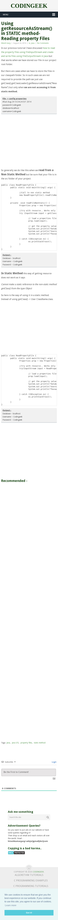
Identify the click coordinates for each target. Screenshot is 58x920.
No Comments (43, 43)
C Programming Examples (31, 880)
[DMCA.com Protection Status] (16, 854)
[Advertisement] (29, 142)
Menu (5, 14)
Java (32, 43)
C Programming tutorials (30, 886)
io (29, 43)
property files (26, 743)
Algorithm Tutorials (29, 875)
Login (53, 762)
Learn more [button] (10, 905)
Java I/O (15, 743)
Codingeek (29, 6)
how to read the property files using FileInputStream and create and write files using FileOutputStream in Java (28, 52)
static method (39, 743)
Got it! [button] (29, 913)
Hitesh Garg (6, 43)
